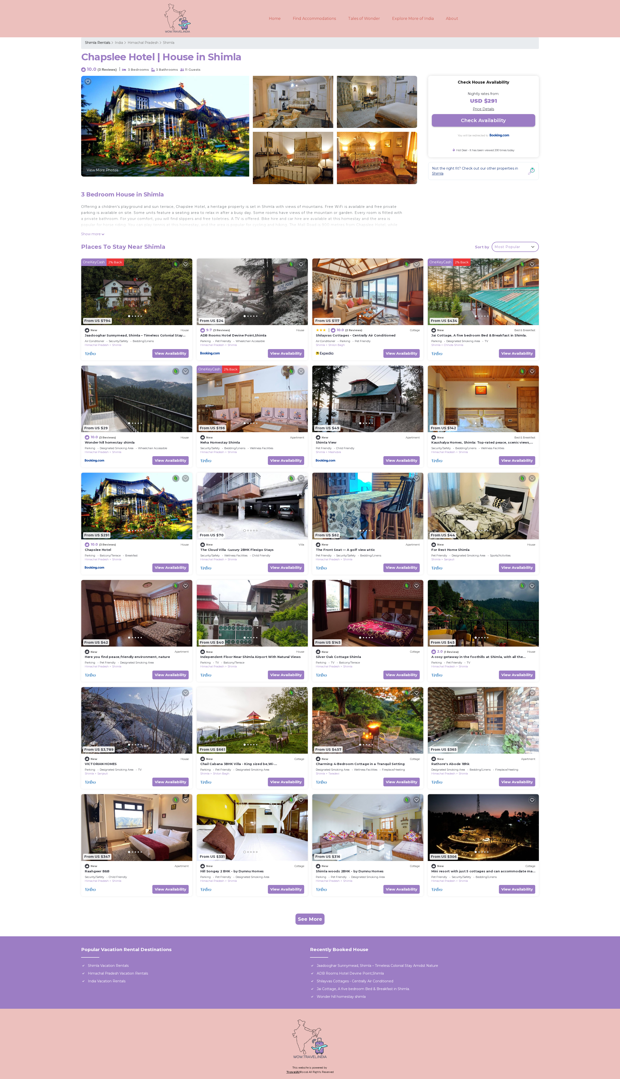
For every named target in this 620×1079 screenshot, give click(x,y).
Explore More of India (413, 18)
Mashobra (334, 452)
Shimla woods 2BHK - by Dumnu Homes (350, 871)
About (452, 18)
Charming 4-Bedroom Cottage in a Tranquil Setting (360, 764)
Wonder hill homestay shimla (110, 442)
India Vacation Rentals (106, 981)
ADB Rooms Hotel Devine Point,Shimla (233, 335)
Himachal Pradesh (143, 42)
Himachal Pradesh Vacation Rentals (118, 973)
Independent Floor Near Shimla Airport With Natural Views (250, 657)
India (119, 42)
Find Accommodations (314, 18)
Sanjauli (449, 559)
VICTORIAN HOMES (101, 764)
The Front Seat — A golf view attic (345, 550)
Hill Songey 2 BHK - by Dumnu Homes (232, 871)
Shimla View (326, 442)
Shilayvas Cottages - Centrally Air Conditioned (355, 335)
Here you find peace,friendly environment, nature (127, 657)
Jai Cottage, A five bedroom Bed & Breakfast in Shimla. (479, 335)
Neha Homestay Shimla (220, 442)
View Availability (170, 353)
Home (275, 18)
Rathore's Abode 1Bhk (450, 764)
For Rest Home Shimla (450, 550)
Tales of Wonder (364, 18)
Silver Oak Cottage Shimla (338, 657)
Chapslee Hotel (98, 550)
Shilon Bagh (336, 345)
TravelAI (293, 1072)
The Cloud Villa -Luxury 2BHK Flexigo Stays (237, 550)
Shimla (168, 42)
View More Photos (102, 170)
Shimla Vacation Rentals (108, 965)
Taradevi (333, 773)
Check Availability (483, 120)
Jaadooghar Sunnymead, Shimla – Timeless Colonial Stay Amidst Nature (377, 965)
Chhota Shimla (453, 345)
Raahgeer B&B (97, 871)
